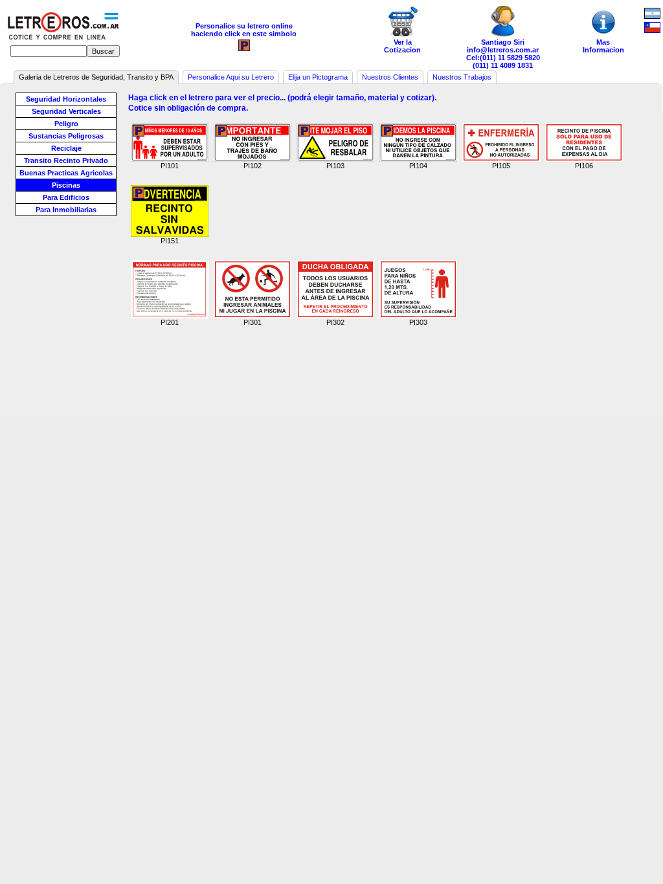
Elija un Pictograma (318, 77)
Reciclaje (66, 148)
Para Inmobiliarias (66, 210)
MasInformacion (603, 46)
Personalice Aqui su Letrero (231, 77)
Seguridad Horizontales (66, 99)
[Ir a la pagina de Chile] (652, 27)
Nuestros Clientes (390, 77)
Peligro (66, 123)
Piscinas (66, 185)
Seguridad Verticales (66, 111)
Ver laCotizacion (402, 46)
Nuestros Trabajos (462, 77)
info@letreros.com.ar (503, 50)
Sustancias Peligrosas (66, 136)
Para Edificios (66, 197)
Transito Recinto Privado (66, 160)
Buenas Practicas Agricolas (66, 173)
